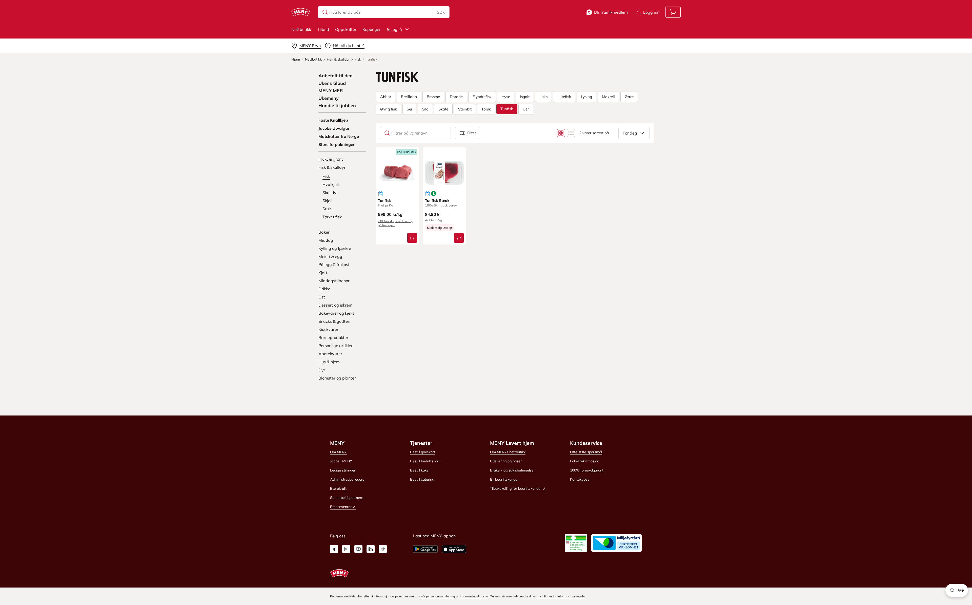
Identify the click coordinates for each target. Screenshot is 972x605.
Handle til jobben (337, 105)
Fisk (326, 176)
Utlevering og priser (506, 461)
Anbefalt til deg (335, 76)
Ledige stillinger (342, 470)
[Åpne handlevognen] (673, 12)
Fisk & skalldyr (332, 167)
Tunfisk (384, 200)
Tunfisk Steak (437, 200)
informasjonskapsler (474, 596)
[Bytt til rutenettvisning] (561, 133)
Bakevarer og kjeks (336, 313)
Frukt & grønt (330, 159)
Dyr (321, 369)
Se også (394, 29)
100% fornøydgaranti (587, 470)
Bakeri (324, 232)
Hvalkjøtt (331, 184)
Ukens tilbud (332, 83)
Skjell (327, 200)
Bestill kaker (420, 470)
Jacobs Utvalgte (333, 128)
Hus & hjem (329, 361)
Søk (441, 12)
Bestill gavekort (422, 452)
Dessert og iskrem (335, 305)
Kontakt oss (579, 479)
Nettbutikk (301, 29)
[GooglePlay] (425, 549)
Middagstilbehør (334, 280)
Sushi (327, 208)
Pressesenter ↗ (343, 506)
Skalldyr (330, 192)
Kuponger (371, 29)
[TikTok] (383, 549)
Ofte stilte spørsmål (586, 452)
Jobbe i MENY (341, 461)
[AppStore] (454, 549)
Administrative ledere (347, 479)
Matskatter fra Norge (338, 136)
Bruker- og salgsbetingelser (512, 470)
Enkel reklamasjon (584, 461)
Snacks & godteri (334, 321)
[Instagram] (346, 549)
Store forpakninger (336, 144)
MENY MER (330, 90)
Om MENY (338, 452)
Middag (325, 240)
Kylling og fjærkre (334, 248)
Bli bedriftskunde (503, 479)
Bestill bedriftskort (425, 461)
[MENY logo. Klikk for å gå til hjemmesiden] (300, 12)
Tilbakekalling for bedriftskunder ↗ (518, 488)
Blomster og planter (337, 378)
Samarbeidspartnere (346, 497)
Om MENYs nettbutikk (507, 452)
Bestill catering (422, 479)
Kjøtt (322, 272)
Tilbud (323, 29)
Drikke (324, 288)
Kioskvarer (328, 329)
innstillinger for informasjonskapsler (561, 596)
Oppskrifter (345, 29)
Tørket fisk (332, 216)
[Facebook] (334, 549)
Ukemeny (328, 98)
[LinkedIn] (371, 549)
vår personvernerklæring (438, 596)
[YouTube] (358, 549)
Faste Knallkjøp (333, 120)
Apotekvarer (330, 353)
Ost (321, 296)
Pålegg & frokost (334, 264)
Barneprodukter (333, 337)
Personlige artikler (335, 345)
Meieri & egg (330, 256)
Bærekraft (338, 488)
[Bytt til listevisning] (571, 133)
